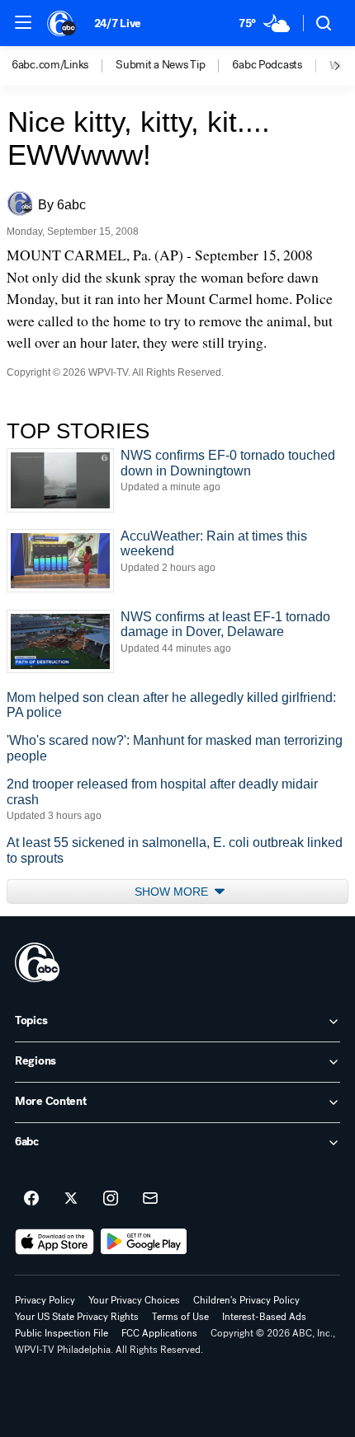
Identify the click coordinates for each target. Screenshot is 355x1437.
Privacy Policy (45, 1300)
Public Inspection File (61, 1333)
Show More (173, 891)
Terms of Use (180, 1317)
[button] (23, 22)
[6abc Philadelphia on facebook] (31, 1198)
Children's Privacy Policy (246, 1300)
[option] (64, 66)
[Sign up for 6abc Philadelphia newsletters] (150, 1198)
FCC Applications (159, 1333)
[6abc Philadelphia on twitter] (71, 1198)
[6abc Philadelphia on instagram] (110, 1198)
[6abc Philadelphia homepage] (62, 23)
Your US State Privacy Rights (77, 1317)
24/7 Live (117, 23)
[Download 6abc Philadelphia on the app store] (54, 1242)
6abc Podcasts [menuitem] (266, 65)
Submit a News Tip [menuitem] (160, 65)
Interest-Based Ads (264, 1317)
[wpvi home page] (37, 962)
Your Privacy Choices (134, 1300)
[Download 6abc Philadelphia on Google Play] (144, 1242)
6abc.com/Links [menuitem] (50, 65)
